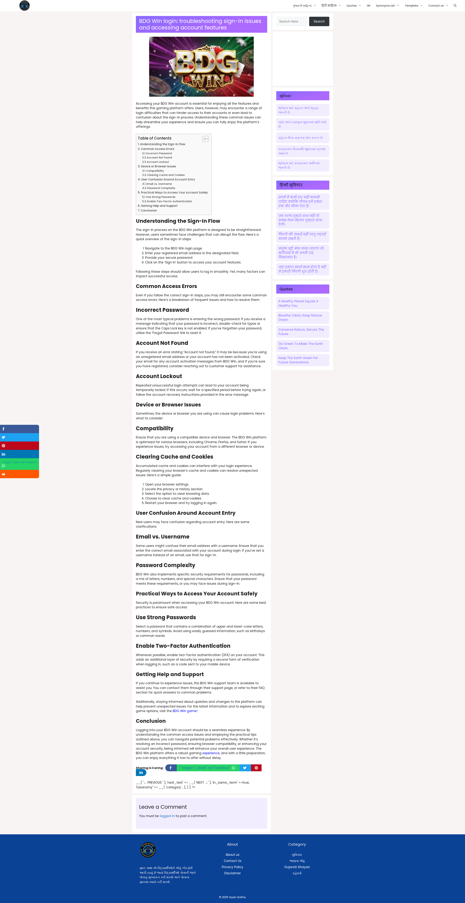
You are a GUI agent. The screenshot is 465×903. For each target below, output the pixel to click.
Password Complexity (161, 188)
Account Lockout (158, 162)
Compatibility (155, 171)
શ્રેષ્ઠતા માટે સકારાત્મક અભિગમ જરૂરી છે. (299, 165)
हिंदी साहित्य (329, 5)
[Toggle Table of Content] (204, 139)
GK (369, 5)
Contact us (436, 5)
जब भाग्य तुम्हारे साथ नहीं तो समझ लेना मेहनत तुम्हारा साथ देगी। (300, 220)
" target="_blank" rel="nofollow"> (206, 768)
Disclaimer (232, 873)
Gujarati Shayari (297, 867)
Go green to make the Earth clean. (300, 346)
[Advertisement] (303, 58)
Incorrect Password (159, 153)
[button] (455, 5)
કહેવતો (297, 873)
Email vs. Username (159, 184)
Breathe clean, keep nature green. (300, 317)
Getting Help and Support (159, 206)
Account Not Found (159, 157)
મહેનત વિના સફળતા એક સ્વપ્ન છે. (300, 138)
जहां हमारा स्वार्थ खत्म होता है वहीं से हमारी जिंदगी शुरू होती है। (302, 269)
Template (411, 5)
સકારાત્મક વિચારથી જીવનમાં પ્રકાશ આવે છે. (301, 151)
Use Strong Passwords (160, 197)
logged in (167, 816)
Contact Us (232, 861)
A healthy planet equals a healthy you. (298, 303)
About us (232, 854)
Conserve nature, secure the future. (301, 331)
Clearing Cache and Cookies (166, 175)
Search (319, 21)
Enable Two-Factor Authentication (169, 201)
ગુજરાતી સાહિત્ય (302, 5)
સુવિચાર (297, 854)
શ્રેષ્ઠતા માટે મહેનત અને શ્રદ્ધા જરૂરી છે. (298, 110)
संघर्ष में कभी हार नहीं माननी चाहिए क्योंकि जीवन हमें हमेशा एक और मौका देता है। (300, 201)
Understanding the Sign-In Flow (162, 144)
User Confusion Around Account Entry (168, 179)
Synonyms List (385, 5)
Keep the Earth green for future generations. (298, 360)
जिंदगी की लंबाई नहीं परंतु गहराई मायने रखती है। (302, 236)
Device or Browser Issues (158, 166)
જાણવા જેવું (297, 861)
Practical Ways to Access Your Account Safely (174, 192)
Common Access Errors (157, 149)
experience (211, 753)
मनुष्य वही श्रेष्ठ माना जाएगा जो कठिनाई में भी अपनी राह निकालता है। (301, 252)
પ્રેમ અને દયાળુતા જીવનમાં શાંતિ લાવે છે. (302, 124)
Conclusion (149, 210)
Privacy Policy (232, 867)
